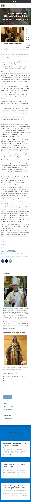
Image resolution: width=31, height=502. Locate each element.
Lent (2, 256)
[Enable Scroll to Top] (28, 499)
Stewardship (25, 256)
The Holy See (7, 415)
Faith (15, 253)
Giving (18, 253)
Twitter (15, 1)
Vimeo (17, 1)
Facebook (13, 1)
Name (4, 380)
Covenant (6, 253)
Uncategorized (11, 251)
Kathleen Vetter (24, 253)
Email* (5, 388)
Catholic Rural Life (8, 418)
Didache (11, 253)
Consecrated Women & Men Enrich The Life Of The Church (15, 444)
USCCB (6, 412)
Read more (8, 454)
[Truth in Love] (9, 5)
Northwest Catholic (8, 409)
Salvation (19, 256)
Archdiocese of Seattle (9, 406)
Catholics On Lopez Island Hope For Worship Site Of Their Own (14, 487)
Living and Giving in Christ (10, 256)
